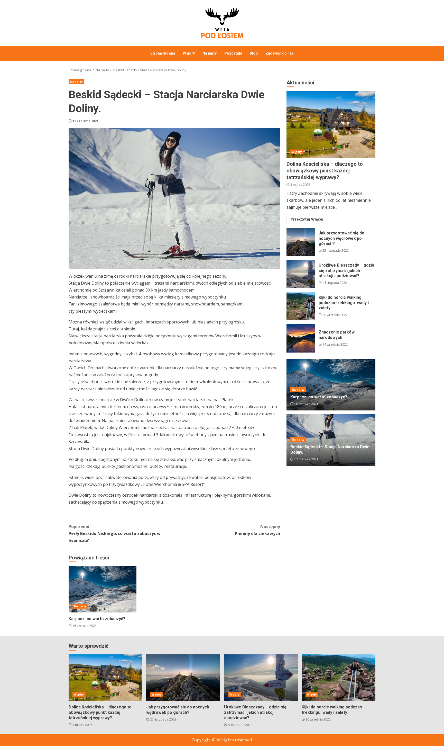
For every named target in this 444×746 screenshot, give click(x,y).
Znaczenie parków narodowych (300, 338)
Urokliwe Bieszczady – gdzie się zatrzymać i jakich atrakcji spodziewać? (300, 274)
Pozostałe (233, 53)
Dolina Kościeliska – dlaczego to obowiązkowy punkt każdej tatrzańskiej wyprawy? (330, 124)
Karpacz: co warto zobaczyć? (102, 589)
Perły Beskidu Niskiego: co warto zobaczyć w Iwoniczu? (115, 533)
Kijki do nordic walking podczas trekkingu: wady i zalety (300, 306)
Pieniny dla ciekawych (257, 530)
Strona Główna (162, 53)
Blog (254, 53)
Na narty (209, 53)
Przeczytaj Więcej (307, 219)
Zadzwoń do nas (279, 53)
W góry (189, 53)
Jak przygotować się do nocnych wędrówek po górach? (300, 242)
